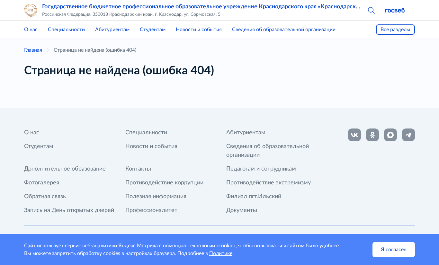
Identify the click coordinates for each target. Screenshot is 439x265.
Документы (241, 210)
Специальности (66, 29)
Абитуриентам (112, 29)
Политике (220, 253)
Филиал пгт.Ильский (253, 196)
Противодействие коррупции (164, 183)
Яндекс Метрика (138, 245)
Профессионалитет (151, 210)
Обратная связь (45, 196)
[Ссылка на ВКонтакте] (354, 134)
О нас (31, 29)
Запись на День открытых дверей (69, 210)
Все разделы (395, 29)
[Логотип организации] (30, 10)
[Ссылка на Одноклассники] (372, 134)
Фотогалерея (41, 183)
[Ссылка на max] (390, 134)
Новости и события (199, 29)
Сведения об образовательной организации (284, 29)
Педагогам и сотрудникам (261, 169)
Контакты (138, 169)
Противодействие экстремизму (268, 183)
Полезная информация (155, 196)
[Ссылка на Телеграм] (408, 134)
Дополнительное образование (65, 169)
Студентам (153, 29)
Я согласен (394, 249)
